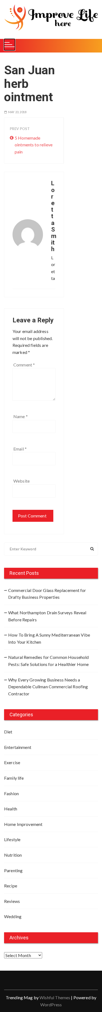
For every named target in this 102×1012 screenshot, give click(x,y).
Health (10, 808)
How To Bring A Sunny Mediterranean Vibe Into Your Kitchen (49, 638)
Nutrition (13, 854)
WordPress (51, 1004)
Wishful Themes (54, 997)
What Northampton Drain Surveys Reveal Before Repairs (47, 616)
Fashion (11, 793)
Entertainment (17, 747)
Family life (14, 777)
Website (21, 480)
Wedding (12, 916)
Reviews (12, 901)
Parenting (13, 870)
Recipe (10, 885)
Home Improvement (23, 824)
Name (20, 416)
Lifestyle (12, 839)
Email (20, 448)
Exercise (12, 762)
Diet (8, 731)
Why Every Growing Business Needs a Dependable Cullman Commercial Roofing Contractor (48, 686)
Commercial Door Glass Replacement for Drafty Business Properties (47, 594)
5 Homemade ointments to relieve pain (33, 144)
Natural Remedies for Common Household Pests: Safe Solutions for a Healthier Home (48, 661)
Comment (24, 364)
